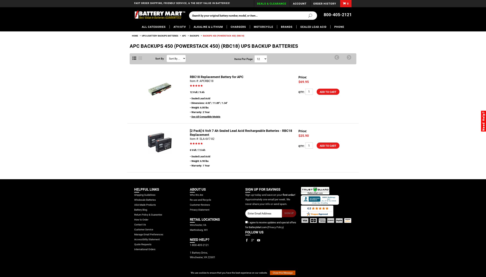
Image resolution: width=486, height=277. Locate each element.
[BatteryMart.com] (160, 14)
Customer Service (143, 229)
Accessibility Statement (147, 239)
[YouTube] (258, 240)
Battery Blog (140, 209)
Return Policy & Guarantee (148, 214)
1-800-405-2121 (199, 245)
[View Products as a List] (134, 58)
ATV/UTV (180, 26)
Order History (324, 3)
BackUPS (194, 36)
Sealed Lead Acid (313, 26)
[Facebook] (246, 240)
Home (135, 36)
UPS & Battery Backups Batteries (160, 36)
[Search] (308, 15)
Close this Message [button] (283, 272)
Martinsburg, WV (199, 229)
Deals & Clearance (271, 3)
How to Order (141, 219)
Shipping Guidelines (144, 194)
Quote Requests (142, 244)
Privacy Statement (199, 209)
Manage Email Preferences (148, 234)
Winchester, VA (198, 225)
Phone (339, 26)
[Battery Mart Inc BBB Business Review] (320, 199)
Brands (287, 26)
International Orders (144, 249)
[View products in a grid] (140, 58)
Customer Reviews (200, 204)
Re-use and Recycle (200, 199)
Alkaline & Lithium (208, 26)
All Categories (154, 26)
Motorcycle (263, 26)
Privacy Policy (275, 227)
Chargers (238, 26)
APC (184, 36)
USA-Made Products (145, 204)
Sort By (159, 58)
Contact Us (140, 224)
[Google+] (252, 240)
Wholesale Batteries (145, 199)
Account (300, 3)
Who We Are (196, 194)
